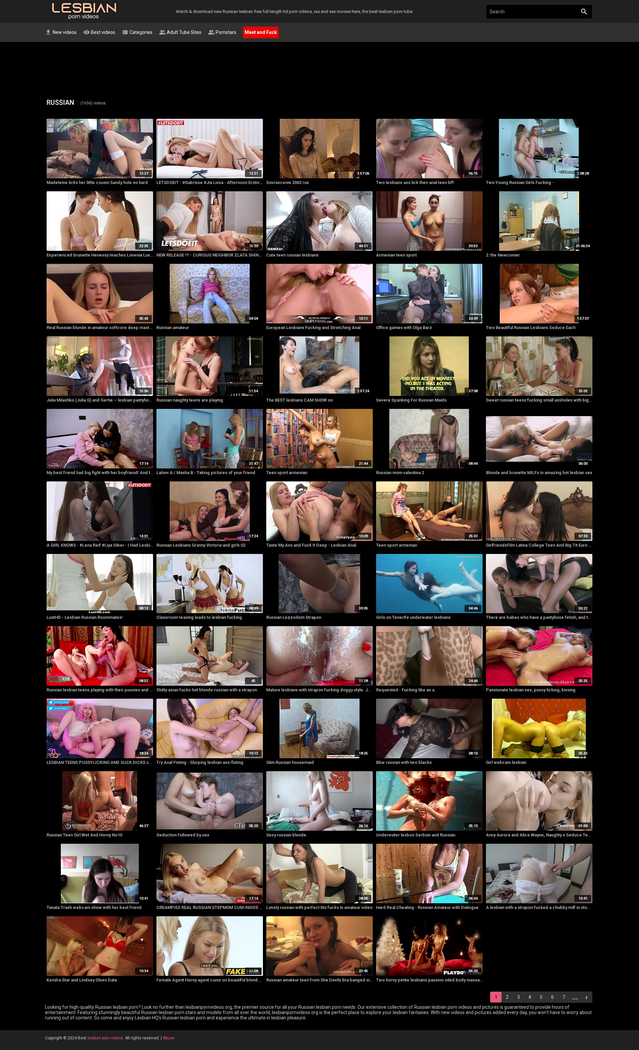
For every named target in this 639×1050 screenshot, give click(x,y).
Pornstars (222, 32)
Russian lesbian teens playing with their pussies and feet (100, 689)
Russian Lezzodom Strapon (293, 617)
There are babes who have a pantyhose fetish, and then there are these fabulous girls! (539, 617)
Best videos (99, 32)
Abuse (168, 1038)
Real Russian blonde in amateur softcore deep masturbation (100, 327)
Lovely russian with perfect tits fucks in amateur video (319, 907)
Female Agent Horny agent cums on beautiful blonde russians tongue (209, 979)
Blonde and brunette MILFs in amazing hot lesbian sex (539, 472)
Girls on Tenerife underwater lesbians (413, 617)
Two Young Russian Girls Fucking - (520, 182)
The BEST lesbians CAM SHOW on (299, 400)
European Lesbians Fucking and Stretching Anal (313, 327)
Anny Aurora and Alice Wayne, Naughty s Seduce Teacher (539, 834)
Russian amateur (172, 327)
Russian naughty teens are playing (189, 400)
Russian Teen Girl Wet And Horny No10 (84, 834)
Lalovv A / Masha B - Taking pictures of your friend (205, 472)
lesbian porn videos (105, 1038)
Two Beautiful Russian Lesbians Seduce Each (530, 327)
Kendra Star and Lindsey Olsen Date (82, 979)
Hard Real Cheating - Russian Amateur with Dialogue (427, 907)
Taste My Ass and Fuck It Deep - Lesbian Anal (311, 545)
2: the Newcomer (503, 255)
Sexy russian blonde (286, 834)
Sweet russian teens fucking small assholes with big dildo (539, 400)
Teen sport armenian (286, 472)
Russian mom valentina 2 (400, 472)
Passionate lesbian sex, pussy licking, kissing (530, 689)
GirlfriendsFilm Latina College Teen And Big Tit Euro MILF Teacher (539, 545)
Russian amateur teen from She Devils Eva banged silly (319, 979)
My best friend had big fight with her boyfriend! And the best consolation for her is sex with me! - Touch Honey (100, 472)
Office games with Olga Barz (404, 327)
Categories (137, 32)
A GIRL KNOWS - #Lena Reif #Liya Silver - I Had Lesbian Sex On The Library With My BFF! (100, 545)
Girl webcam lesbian (506, 762)
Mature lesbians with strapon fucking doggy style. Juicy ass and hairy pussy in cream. (319, 689)
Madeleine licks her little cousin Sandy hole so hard (97, 182)
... (575, 997)
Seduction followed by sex (182, 834)
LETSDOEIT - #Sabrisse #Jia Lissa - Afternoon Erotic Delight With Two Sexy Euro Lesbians (209, 182)
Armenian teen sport (396, 255)
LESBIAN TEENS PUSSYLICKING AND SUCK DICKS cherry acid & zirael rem (100, 762)
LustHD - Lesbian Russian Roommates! (85, 617)
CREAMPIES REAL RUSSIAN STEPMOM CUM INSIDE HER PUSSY (209, 907)
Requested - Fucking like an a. (406, 689)
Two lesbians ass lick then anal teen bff (415, 182)
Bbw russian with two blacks (404, 762)
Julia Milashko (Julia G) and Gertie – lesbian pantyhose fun (100, 400)
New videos (61, 32)
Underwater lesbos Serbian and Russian (415, 834)
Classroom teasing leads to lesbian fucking (199, 617)
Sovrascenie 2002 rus (287, 182)
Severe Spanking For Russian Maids (411, 400)
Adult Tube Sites (180, 32)
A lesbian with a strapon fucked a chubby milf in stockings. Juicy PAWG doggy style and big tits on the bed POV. (539, 907)
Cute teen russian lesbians (292, 255)
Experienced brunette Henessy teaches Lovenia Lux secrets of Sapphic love (100, 255)
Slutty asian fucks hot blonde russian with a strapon (206, 689)
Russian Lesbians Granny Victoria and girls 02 (200, 545)
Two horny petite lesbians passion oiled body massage (429, 979)
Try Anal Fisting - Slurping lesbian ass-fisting (199, 762)
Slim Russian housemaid (290, 762)
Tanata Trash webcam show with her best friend (94, 907)
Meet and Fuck (261, 32)
